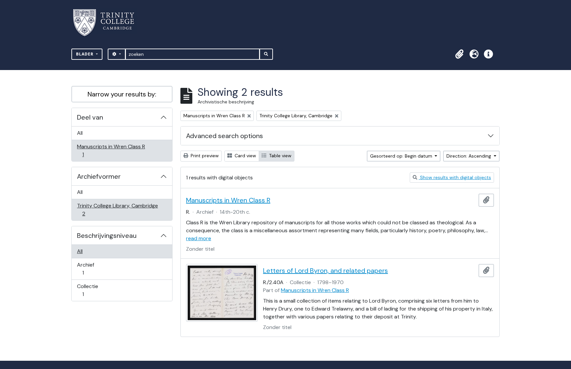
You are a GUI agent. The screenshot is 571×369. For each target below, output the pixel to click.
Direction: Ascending (469, 156)
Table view (279, 156)
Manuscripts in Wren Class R (111, 150)
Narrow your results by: (122, 94)
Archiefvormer (99, 176)
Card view (244, 156)
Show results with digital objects (455, 177)
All (80, 132)
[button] (459, 54)
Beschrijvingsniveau (106, 235)
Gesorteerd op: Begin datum (402, 156)
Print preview (204, 156)
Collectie (87, 290)
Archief (87, 268)
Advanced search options (224, 135)
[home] (107, 22)
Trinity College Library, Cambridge (117, 209)
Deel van (90, 117)
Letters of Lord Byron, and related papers (325, 271)
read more (198, 238)
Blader (85, 54)
